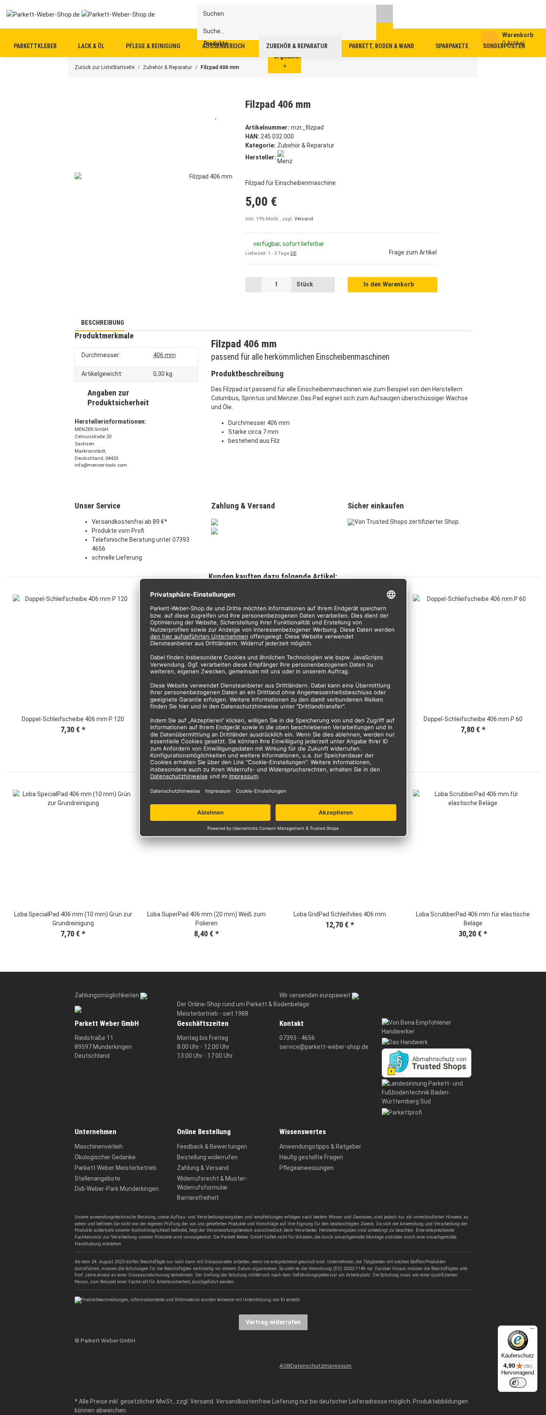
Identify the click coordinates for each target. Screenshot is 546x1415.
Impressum (337, 1366)
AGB (284, 1366)
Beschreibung (102, 322)
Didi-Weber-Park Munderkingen (117, 1188)
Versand (303, 219)
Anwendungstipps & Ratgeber (320, 1146)
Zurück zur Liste (93, 67)
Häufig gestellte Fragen (311, 1157)
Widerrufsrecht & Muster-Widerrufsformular (212, 1183)
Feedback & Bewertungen (212, 1146)
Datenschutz (306, 1366)
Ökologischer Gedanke (105, 1157)
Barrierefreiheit (198, 1197)
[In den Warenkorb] (81, 93)
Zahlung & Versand (203, 1167)
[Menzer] (284, 157)
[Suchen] (384, 13)
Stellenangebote (97, 1178)
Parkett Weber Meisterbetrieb (116, 1167)
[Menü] (532, 1330)
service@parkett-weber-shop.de (324, 1046)
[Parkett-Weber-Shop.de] (73, 14)
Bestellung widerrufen (207, 1157)
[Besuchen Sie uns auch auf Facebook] (80, 1363)
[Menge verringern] (253, 284)
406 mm (164, 355)
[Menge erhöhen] (326, 284)
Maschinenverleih (99, 1146)
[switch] (517, 1382)
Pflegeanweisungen (306, 1167)
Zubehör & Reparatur (305, 145)
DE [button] (293, 253)
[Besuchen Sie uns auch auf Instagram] (80, 1389)
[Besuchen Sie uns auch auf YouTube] (80, 1376)
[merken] (216, 115)
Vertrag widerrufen (273, 1322)
